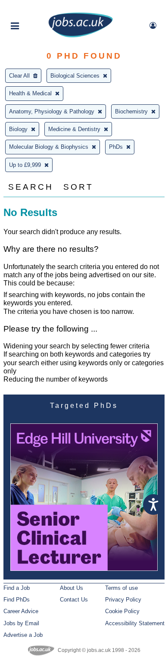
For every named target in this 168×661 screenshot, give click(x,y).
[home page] (80, 35)
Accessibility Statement (135, 623)
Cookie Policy (122, 611)
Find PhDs (16, 599)
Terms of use (121, 588)
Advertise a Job (23, 635)
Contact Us (74, 599)
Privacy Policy (123, 599)
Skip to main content (34, 7)
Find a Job (16, 588)
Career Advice (20, 611)
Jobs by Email (21, 623)
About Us (71, 588)
